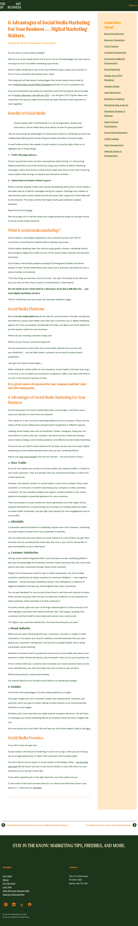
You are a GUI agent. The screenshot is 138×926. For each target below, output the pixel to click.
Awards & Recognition (13, 894)
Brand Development (114, 33)
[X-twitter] (22, 905)
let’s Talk (7, 887)
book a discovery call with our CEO (32, 95)
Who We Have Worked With (16, 890)
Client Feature (111, 46)
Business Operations (114, 40)
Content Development (115, 52)
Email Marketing (112, 69)
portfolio (37, 787)
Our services (9, 883)
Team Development (113, 145)
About (6, 879)
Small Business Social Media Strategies (32, 84)
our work (7, 876)
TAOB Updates (111, 139)
